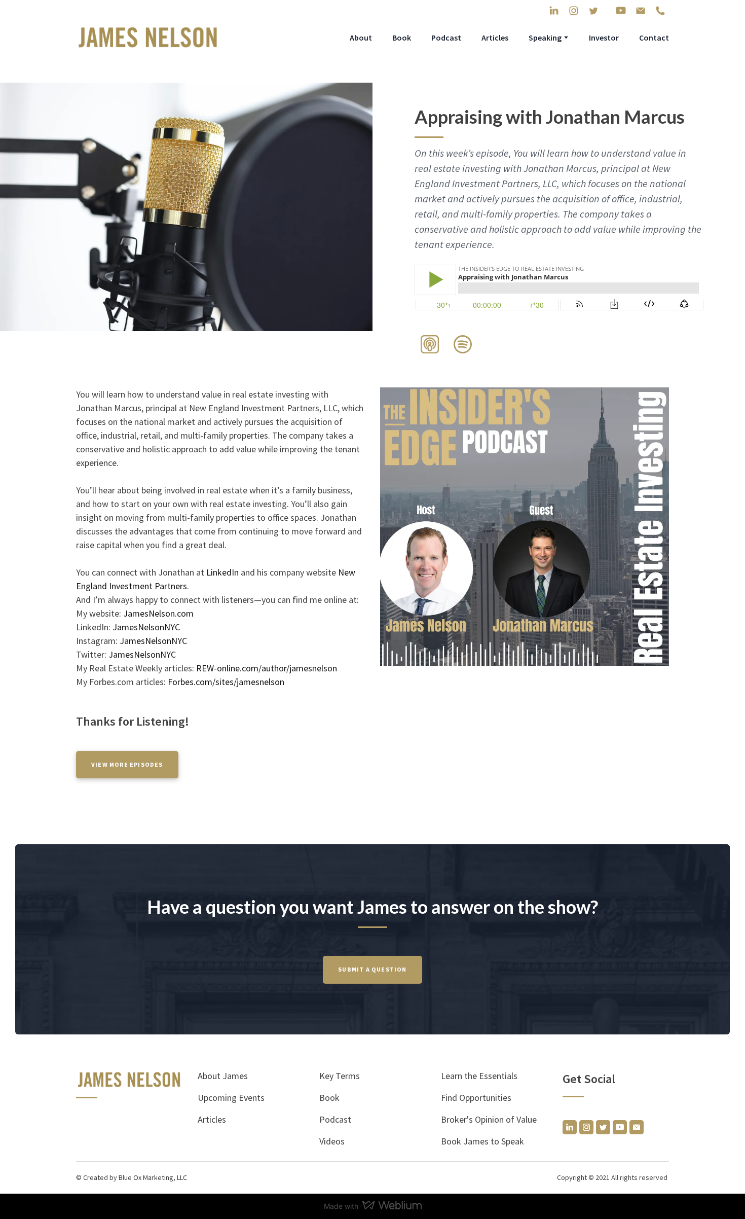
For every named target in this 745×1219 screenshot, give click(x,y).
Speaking (545, 37)
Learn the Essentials (479, 1076)
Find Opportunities (476, 1097)
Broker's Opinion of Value (489, 1119)
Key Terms (339, 1076)
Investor (604, 37)
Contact (654, 37)
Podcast (446, 37)
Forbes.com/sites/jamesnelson (226, 682)
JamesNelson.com (158, 613)
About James (223, 1076)
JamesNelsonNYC (146, 627)
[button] (554, 10)
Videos (332, 1141)
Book (401, 37)
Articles (494, 37)
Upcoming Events (231, 1097)
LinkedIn (223, 572)
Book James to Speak (482, 1141)
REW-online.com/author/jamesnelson (266, 668)
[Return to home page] (148, 37)
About (361, 37)
